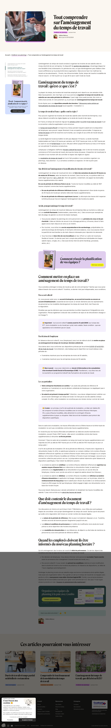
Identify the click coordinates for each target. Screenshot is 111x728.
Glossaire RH (59, 711)
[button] (42, 707)
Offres (39, 704)
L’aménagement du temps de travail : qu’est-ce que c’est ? (17, 64)
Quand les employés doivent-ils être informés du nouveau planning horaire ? (17, 75)
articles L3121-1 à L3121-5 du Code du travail (85, 122)
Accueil (7, 55)
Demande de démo (79, 709)
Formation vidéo (60, 713)
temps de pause (44, 133)
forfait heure (55, 143)
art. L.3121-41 (58, 178)
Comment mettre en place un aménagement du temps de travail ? (16, 68)
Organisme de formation (20, 725)
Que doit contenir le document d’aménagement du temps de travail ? (17, 71)
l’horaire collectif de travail (72, 150)
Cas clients (58, 704)
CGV (28, 725)
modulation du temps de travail (51, 158)
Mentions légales (35, 725)
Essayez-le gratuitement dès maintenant (71, 582)
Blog (57, 709)
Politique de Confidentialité (47, 725)
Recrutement (77, 706)
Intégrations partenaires (43, 713)
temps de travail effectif (48, 128)
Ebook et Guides (60, 706)
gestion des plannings (81, 66)
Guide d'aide (59, 716)
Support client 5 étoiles (43, 711)
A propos (76, 704)
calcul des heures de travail (71, 492)
